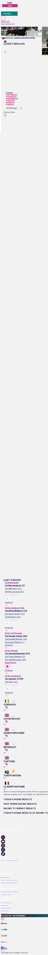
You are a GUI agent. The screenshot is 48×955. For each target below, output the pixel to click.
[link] (9, 21)
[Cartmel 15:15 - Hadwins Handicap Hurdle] (18, 31)
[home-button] (3, 9)
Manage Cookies (8, 896)
